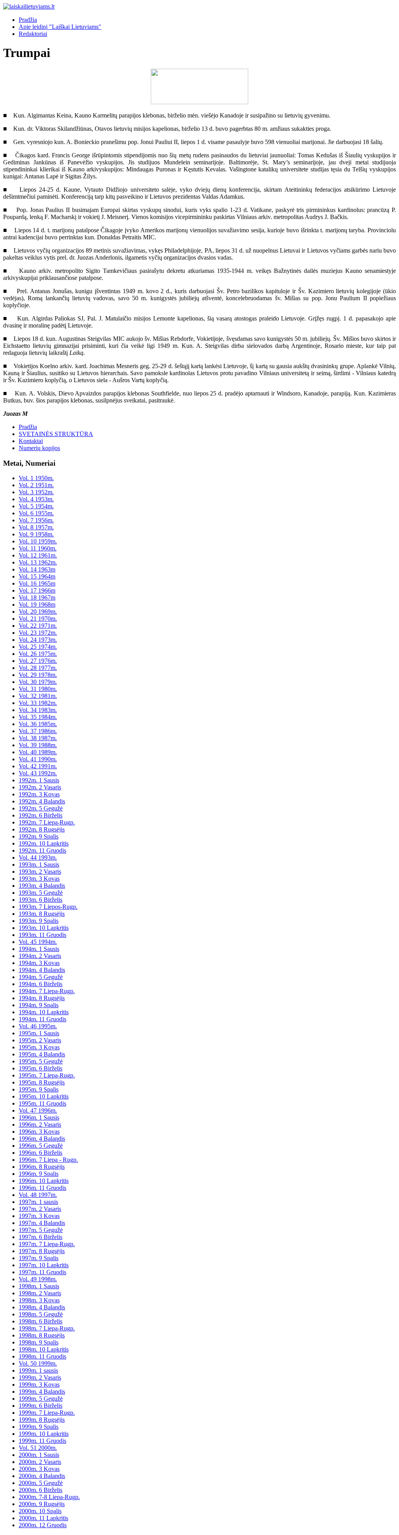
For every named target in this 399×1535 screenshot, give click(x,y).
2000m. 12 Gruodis (43, 1525)
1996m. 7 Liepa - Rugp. (48, 1159)
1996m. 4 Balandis (42, 1138)
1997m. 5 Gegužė (41, 1230)
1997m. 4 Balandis (42, 1223)
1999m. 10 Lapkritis (44, 1433)
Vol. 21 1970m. (38, 618)
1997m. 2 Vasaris (40, 1209)
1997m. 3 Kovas (39, 1216)
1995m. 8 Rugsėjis (42, 1082)
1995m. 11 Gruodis (42, 1103)
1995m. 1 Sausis (39, 1033)
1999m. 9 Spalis (38, 1426)
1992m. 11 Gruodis (42, 850)
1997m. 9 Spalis (38, 1258)
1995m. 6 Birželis (40, 1068)
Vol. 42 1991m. (38, 766)
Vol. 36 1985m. (38, 724)
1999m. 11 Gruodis (42, 1440)
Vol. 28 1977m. (38, 667)
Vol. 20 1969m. (38, 611)
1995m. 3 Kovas (39, 1047)
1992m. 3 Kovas (39, 794)
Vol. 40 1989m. (38, 752)
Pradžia (28, 19)
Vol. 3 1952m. (36, 492)
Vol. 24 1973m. (38, 639)
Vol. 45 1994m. (38, 941)
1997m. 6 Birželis (40, 1237)
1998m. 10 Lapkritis (44, 1349)
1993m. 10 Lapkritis (44, 927)
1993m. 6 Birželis (40, 899)
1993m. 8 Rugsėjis (42, 913)
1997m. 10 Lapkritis (44, 1265)
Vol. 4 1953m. (36, 499)
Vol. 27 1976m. (38, 660)
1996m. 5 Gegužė (41, 1145)
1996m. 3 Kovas (39, 1131)
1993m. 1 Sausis (39, 864)
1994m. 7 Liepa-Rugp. (47, 991)
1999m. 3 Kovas (39, 1384)
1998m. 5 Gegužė (41, 1314)
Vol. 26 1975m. (38, 653)
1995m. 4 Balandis (42, 1054)
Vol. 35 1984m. (38, 717)
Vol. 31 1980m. (38, 689)
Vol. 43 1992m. (38, 773)
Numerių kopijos (39, 448)
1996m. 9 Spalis (38, 1173)
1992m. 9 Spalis (38, 836)
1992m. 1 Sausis (39, 780)
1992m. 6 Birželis (40, 815)
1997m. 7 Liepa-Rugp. (47, 1244)
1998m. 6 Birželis (40, 1321)
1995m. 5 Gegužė (41, 1061)
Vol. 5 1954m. (36, 506)
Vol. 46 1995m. (38, 1026)
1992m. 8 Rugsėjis (42, 829)
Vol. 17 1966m (37, 590)
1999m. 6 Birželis (40, 1405)
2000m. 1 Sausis (39, 1454)
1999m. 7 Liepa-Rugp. (47, 1412)
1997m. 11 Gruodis (42, 1272)
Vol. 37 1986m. (38, 731)
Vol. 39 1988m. (38, 745)
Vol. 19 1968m (37, 604)
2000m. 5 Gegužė (41, 1483)
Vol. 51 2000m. (38, 1447)
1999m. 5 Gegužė (41, 1398)
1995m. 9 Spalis (38, 1089)
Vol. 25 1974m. (38, 646)
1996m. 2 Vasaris (40, 1124)
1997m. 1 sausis (38, 1201)
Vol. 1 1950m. (36, 478)
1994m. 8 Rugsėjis (42, 998)
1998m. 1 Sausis (39, 1286)
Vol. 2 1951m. (36, 485)
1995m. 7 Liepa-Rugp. (47, 1075)
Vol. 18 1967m (37, 597)
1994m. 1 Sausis (39, 949)
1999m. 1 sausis (38, 1370)
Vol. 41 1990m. (38, 759)
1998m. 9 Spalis (38, 1342)
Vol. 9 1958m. (36, 534)
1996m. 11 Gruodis (42, 1187)
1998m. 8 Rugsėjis (42, 1335)
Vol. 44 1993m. (38, 857)
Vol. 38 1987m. (38, 738)
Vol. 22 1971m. (38, 625)
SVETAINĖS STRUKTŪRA (56, 434)
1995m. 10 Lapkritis (44, 1096)
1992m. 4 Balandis (42, 801)
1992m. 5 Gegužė (41, 808)
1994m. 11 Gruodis (42, 1019)
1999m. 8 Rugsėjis (42, 1419)
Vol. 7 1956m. (36, 520)
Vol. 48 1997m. (38, 1194)
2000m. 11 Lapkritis (43, 1518)
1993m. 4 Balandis (42, 885)
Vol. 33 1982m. (38, 703)
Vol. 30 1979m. (38, 681)
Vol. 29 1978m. (38, 674)
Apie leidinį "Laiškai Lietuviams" (60, 26)
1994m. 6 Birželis (40, 984)
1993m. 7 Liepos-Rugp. (48, 906)
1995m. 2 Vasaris (40, 1040)
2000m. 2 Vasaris (40, 1461)
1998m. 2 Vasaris (40, 1293)
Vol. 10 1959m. (38, 541)
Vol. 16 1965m (37, 583)
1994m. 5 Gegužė (41, 977)
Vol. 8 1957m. (36, 527)
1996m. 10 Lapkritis (44, 1180)
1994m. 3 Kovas (39, 963)
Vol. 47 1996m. (38, 1110)
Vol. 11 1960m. (37, 548)
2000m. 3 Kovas (39, 1469)
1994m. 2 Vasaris (40, 956)
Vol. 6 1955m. (36, 513)
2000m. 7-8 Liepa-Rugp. (49, 1497)
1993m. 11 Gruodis (42, 934)
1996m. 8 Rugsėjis (42, 1166)
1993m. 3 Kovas (39, 878)
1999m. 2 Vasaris (40, 1377)
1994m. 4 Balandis (42, 970)
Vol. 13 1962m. (38, 562)
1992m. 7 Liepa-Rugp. (47, 822)
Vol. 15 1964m (37, 576)
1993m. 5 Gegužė (41, 892)
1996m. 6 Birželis (40, 1152)
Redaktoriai (33, 33)
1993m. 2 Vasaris (40, 871)
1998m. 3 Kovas (39, 1300)
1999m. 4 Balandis (42, 1391)
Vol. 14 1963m (37, 569)
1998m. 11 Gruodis (42, 1356)
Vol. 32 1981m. (38, 696)
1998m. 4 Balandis (42, 1307)
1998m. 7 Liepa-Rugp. (47, 1328)
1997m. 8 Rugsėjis (42, 1251)
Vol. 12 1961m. (38, 555)
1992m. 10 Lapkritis (44, 843)
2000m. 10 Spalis (40, 1511)
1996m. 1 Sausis (39, 1117)
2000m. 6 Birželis (40, 1490)
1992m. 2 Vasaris (40, 787)
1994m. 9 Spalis (38, 1005)
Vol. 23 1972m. (38, 632)
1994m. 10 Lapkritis (44, 1012)
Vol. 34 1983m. (38, 710)
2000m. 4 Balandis (42, 1476)
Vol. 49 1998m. (38, 1279)
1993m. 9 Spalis (38, 920)
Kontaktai (31, 441)
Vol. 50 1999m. (38, 1363)
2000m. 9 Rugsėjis (42, 1504)
